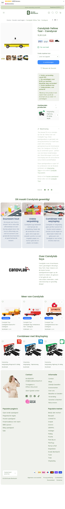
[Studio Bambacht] (32, 13)
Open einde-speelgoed (10, 413)
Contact (51, 378)
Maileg (50, 434)
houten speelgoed (52, 176)
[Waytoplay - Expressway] (32, 349)
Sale (4, 431)
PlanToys (51, 443)
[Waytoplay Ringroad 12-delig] (11, 349)
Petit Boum (52, 440)
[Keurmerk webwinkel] (34, 402)
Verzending (52, 397)
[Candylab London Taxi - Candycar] (57, 40)
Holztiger (51, 431)
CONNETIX (52, 419)
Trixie (50, 458)
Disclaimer (59, 480)
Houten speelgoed (9, 419)
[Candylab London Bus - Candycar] (51, 40)
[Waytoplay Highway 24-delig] (54, 349)
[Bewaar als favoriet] (40, 112)
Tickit (50, 455)
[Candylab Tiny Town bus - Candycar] (45, 40)
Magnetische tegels (9, 416)
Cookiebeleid (58, 477)
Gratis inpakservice (44, 53)
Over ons (51, 391)
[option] (16, 39)
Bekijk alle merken (54, 413)
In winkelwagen (48, 62)
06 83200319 (30, 378)
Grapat (50, 422)
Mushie (50, 437)
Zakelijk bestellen (54, 384)
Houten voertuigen (18, 20)
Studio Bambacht (54, 452)
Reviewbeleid (51, 480)
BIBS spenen (7, 425)
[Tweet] (48, 189)
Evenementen (53, 387)
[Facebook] (27, 396)
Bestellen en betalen (55, 393)
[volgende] (45, 7)
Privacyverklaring (48, 477)
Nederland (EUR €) (55, 7)
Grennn (50, 425)
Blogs (50, 381)
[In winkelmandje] (57, 115)
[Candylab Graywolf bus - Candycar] (40, 40)
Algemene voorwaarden (34, 477)
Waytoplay (52, 461)
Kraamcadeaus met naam (11, 422)
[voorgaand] (19, 7)
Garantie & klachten (55, 400)
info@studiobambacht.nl (34, 381)
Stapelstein (52, 449)
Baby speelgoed (8, 428)
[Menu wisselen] (4, 13)
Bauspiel (51, 416)
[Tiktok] (39, 396)
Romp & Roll (52, 446)
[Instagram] (31, 396)
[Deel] (45, 189)
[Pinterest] (35, 396)
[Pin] (51, 189)
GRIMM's (51, 428)
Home (9, 20)
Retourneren (52, 402)
